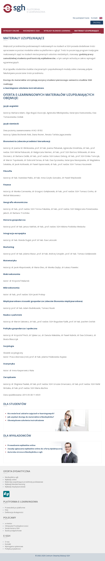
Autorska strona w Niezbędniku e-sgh (25, 452)
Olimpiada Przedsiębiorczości (16, 526)
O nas (7, 542)
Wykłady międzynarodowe (15, 487)
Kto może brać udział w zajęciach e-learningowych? (31, 413)
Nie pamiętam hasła (81, 18)
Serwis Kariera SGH (12, 528)
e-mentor (8, 523)
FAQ (6, 510)
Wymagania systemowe (14, 546)
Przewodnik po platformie (15, 507)
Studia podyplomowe (13, 530)
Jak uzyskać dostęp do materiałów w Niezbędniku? (31, 417)
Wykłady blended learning (57, 30)
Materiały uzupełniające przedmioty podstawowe (24, 482)
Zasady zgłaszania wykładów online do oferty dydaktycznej (35, 448)
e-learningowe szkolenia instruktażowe (23, 88)
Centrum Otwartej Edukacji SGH (58, 556)
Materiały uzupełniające (86, 30)
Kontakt (94, 18)
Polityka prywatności (13, 549)
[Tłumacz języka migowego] (6, 496)
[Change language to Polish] (100, 18)
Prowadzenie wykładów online (21, 445)
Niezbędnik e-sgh (11, 477)
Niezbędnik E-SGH (31, 30)
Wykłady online (11, 30)
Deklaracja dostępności (14, 512)
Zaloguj (96, 22)
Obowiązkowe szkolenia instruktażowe (26, 420)
